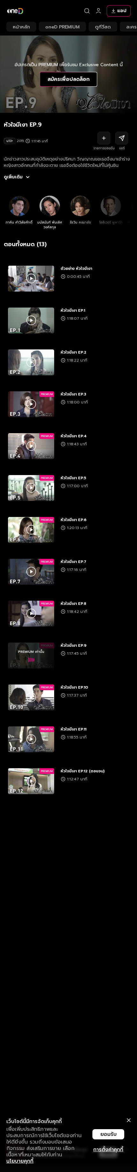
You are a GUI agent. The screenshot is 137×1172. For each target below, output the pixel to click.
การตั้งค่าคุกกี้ (108, 1149)
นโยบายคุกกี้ (19, 1161)
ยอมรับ (108, 1134)
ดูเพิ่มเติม (13, 177)
